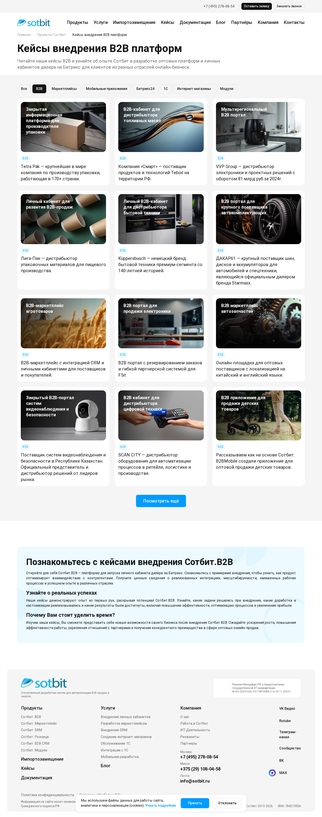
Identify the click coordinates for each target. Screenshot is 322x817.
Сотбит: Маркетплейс (39, 723)
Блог (221, 22)
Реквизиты (189, 737)
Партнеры (188, 743)
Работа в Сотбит (194, 723)
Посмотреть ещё (161, 501)
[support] (20, 6)
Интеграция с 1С (114, 750)
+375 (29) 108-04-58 (200, 769)
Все (24, 89)
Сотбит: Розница (35, 737)
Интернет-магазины (194, 89)
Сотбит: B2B (31, 717)
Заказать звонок (289, 6)
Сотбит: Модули (34, 750)
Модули (226, 89)
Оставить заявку (256, 6)
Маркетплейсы (64, 89)
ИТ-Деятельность (195, 730)
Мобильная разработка (120, 757)
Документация (195, 22)
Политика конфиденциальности (47, 795)
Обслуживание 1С (115, 743)
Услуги (101, 22)
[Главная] (33, 22)
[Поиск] (34, 6)
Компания (190, 708)
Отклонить (227, 803)
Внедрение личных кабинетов (125, 717)
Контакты (294, 22)
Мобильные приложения (106, 89)
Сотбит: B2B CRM (35, 743)
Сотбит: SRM (31, 730)
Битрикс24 (145, 89)
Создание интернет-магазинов (126, 737)
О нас (184, 717)
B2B (39, 89)
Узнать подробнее (160, 805)
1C (166, 89)
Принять (195, 803)
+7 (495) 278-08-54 (218, 6)
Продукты (77, 22)
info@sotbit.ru (195, 781)
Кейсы (167, 22)
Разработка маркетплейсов (124, 723)
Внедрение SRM (114, 730)
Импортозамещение (134, 22)
